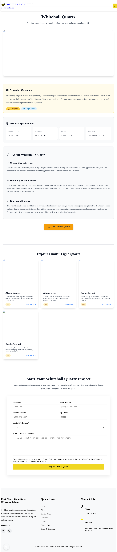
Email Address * (66, 402)
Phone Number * (19, 413)
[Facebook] (3, 530)
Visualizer (44, 518)
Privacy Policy (46, 525)
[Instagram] (9, 530)
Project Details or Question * (24, 433)
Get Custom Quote (61, 227)
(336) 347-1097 (90, 513)
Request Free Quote (58, 467)
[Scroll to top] (6, 547)
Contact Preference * (21, 423)
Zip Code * (64, 413)
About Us (44, 510)
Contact (43, 521)
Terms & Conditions (48, 529)
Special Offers (46, 514)
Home (43, 506)
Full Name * (17, 402)
